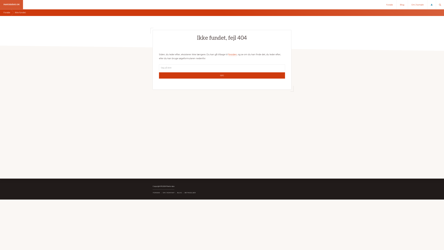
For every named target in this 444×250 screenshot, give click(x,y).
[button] (440, 4)
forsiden (232, 54)
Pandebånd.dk (11, 4)
